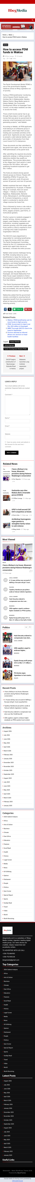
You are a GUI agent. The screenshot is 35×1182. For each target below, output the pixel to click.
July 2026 (7, 735)
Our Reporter (17, 479)
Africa (6, 821)
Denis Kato (16, 515)
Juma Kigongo (9, 345)
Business (11, 606)
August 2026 (8, 731)
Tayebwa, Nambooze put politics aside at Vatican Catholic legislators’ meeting (20, 592)
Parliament (7, 879)
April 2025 (7, 794)
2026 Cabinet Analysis (11, 817)
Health (16, 678)
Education (7, 840)
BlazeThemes (21, 1173)
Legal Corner (13, 578)
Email (7, 426)
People (6, 883)
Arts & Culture (8, 824)
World (5, 915)
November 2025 (9, 766)
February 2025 (8, 801)
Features (6, 844)
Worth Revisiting (9, 918)
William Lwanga (9, 56)
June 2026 (7, 739)
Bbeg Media (16, 529)
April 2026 (7, 747)
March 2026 (7, 751)
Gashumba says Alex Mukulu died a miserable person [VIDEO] (21, 493)
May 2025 (7, 790)
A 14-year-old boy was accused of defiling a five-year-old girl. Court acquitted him (20, 582)
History (6, 856)
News (5, 45)
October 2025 (8, 770)
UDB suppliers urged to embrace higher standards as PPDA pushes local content (20, 611)
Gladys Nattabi (15, 342)
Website (7, 434)
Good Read (7, 848)
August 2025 (8, 778)
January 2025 (8, 805)
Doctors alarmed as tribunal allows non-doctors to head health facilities (17, 335)
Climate (6, 832)
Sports (6, 899)
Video (5, 911)
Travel (6, 907)
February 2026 (8, 755)
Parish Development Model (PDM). (15, 349)
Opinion (6, 875)
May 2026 (7, 743)
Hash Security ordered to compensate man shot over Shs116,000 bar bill (17, 601)
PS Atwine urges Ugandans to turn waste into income (22, 675)
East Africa (7, 836)
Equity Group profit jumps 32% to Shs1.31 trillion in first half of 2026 (23, 663)
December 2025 (9, 762)
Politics (11, 587)
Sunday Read (8, 903)
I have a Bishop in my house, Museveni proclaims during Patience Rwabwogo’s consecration (17, 567)
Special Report (8, 895)
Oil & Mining (7, 871)
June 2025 (7, 786)
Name (7, 418)
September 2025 (9, 774)
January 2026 (8, 758)
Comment (8, 394)
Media (6, 864)
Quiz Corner (7, 891)
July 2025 (7, 782)
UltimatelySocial (17, 1181)
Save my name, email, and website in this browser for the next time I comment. (17, 444)
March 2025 (7, 798)
